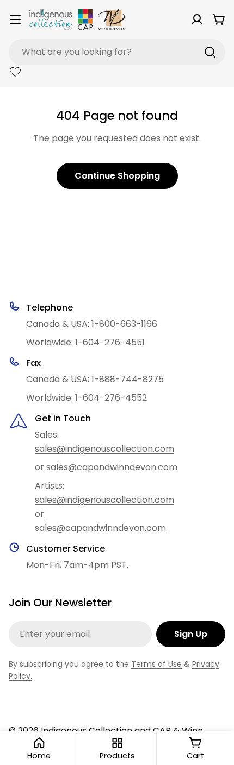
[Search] (210, 52)
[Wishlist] (15, 71)
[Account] (197, 19)
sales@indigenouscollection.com (104, 448)
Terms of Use (156, 664)
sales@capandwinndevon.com (111, 467)
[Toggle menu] (15, 19)
